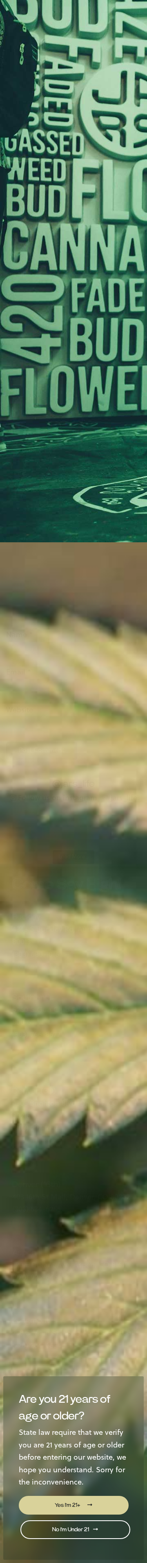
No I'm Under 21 (71, 1529)
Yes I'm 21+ (68, 1505)
